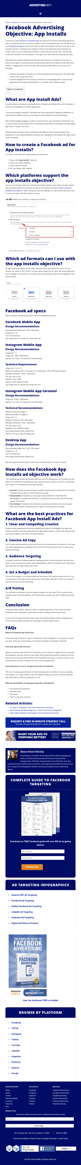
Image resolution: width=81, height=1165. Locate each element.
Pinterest (16, 1062)
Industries (9, 1104)
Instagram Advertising (61, 1093)
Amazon (15, 1067)
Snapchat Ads (45, 761)
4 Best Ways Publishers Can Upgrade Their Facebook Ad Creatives (34, 713)
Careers (8, 1095)
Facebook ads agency (16, 46)
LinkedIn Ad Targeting (22, 912)
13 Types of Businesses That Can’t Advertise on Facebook (31, 708)
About (7, 1093)
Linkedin (32, 1101)
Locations (9, 1101)
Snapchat (16, 1056)
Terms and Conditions (21, 1139)
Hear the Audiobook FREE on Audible (40, 1000)
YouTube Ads (58, 761)
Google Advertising (60, 1095)
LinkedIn (15, 1051)
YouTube (15, 1045)
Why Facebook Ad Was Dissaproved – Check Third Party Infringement (36, 710)
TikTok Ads (35, 761)
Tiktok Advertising (59, 1104)
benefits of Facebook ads (29, 41)
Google (14, 1073)
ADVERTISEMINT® (40, 5)
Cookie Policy (63, 1139)
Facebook (16, 1022)
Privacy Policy (35, 1139)
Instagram (16, 1034)
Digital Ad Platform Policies (24, 923)
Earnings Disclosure (49, 1139)
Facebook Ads (60, 758)
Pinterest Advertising (60, 1101)
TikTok (14, 1028)
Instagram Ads (25, 761)
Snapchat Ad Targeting (22, 917)
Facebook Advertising (60, 1090)
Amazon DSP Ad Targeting (24, 895)
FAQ (7, 1106)
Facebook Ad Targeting (23, 900)
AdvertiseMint (50, 756)
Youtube (32, 1098)
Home (7, 1090)
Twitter (15, 1039)
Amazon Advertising (60, 1098)
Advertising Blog (62, 756)
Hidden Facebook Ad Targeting (26, 906)
